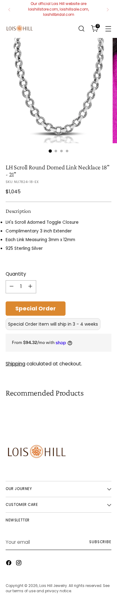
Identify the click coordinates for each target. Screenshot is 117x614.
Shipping (15, 363)
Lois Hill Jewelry (53, 585)
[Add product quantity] (30, 287)
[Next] (108, 9)
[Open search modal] (81, 28)
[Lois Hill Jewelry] (20, 28)
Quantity (16, 274)
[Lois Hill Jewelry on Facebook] (9, 564)
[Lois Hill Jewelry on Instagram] (19, 564)
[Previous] (9, 9)
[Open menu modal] (108, 28)
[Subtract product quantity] (11, 287)
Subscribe (100, 541)
